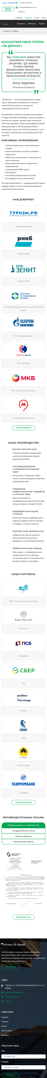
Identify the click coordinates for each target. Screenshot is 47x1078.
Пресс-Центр (6, 1031)
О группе (28, 18)
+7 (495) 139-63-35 (25, 3)
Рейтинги (32, 24)
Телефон (5, 1062)
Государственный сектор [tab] (23, 831)
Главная (19, 18)
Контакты (5, 1035)
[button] (23, 878)
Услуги (36, 18)
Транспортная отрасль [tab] (23, 842)
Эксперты (21, 24)
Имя (3, 1051)
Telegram (21, 12)
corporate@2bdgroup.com (28, 7)
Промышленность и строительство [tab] (23, 825)
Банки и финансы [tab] (24, 836)
